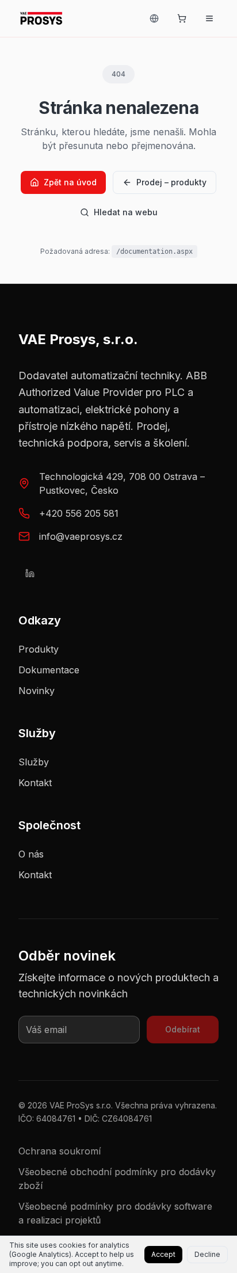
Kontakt (35, 782)
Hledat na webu (126, 212)
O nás (31, 854)
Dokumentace (48, 670)
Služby (33, 762)
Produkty (38, 649)
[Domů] (41, 18)
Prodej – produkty (171, 182)
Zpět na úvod (70, 182)
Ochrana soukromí (59, 1151)
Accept (163, 1254)
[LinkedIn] (29, 573)
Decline (207, 1254)
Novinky (36, 690)
